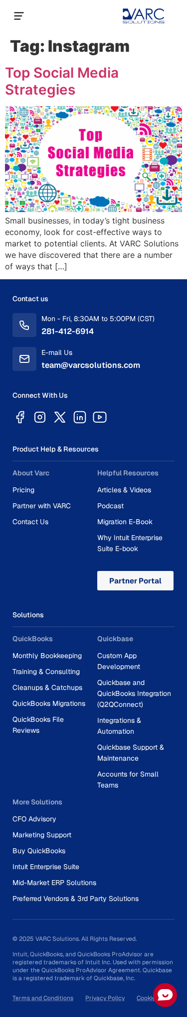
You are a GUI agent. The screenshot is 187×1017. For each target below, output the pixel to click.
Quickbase (115, 638)
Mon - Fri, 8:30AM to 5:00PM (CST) (98, 318)
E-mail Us (56, 352)
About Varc (30, 472)
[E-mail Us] (24, 359)
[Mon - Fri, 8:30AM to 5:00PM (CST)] (24, 325)
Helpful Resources (128, 472)
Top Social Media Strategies (62, 81)
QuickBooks (32, 638)
